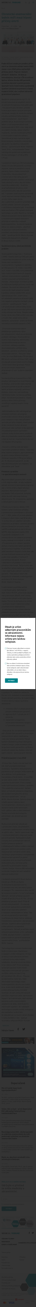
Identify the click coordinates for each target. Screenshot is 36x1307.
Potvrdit (11, 680)
